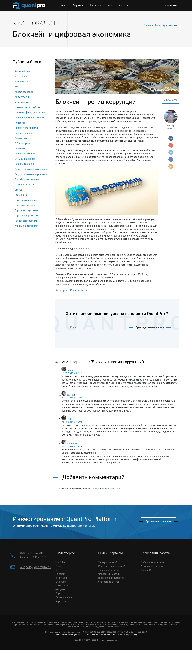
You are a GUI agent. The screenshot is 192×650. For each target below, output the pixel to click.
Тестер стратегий (107, 562)
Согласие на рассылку (127, 635)
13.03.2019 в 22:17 (72, 373)
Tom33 (70, 395)
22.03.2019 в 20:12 (72, 446)
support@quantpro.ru (35, 567)
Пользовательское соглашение (100, 635)
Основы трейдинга (25, 153)
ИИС (17, 86)
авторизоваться (110, 488)
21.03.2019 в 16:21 (72, 422)
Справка (60, 593)
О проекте (78, 5)
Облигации (21, 138)
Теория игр (21, 195)
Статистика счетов (109, 581)
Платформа (95, 5)
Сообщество (62, 585)
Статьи (18, 189)
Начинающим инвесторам (29, 117)
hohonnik (72, 370)
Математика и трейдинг (28, 107)
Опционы (20, 148)
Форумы (60, 589)
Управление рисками (26, 225)
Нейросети (20, 122)
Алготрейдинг (22, 71)
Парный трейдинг (24, 164)
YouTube (60, 562)
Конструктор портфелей (111, 566)
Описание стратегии (152, 566)
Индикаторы (22, 97)
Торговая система (25, 205)
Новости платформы (26, 127)
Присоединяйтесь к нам (149, 327)
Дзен (58, 566)
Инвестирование (24, 91)
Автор (170, 127)
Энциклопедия (64, 597)
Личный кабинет (171, 5)
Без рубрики (21, 76)
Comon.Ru (146, 570)
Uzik (69, 419)
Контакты (123, 5)
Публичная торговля (152, 562)
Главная (62, 5)
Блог (109, 5)
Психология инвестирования (31, 169)
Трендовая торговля (26, 220)
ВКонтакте (61, 577)
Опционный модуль (109, 574)
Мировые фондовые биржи (30, 112)
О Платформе (22, 143)
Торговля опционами (26, 210)
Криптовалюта (171, 25)
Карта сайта (62, 601)
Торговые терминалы (27, 215)
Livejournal (61, 581)
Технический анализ (26, 200)
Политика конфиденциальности (70, 635)
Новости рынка (23, 133)
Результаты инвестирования (31, 174)
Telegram (60, 574)
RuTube (60, 570)
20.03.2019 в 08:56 (72, 397)
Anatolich (72, 443)
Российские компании (27, 179)
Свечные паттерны (25, 184)
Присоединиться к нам (159, 521)
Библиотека (21, 81)
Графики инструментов (111, 577)
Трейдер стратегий (108, 570)
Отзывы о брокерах (26, 158)
